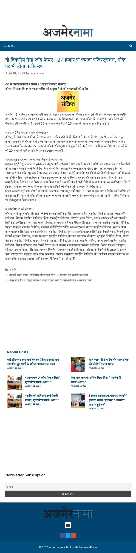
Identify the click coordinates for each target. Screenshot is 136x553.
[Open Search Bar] (131, 46)
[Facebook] (62, 535)
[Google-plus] (73, 535)
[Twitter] (68, 535)
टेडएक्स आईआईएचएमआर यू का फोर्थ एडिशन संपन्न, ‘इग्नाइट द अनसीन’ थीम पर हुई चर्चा (108, 400)
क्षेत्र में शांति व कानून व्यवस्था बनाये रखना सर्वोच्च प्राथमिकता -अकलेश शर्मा (50, 280)
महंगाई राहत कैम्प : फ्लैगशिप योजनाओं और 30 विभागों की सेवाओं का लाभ (48, 275)
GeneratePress (87, 547)
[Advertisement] (68, 11)
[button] (68, 525)
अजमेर (12, 269)
